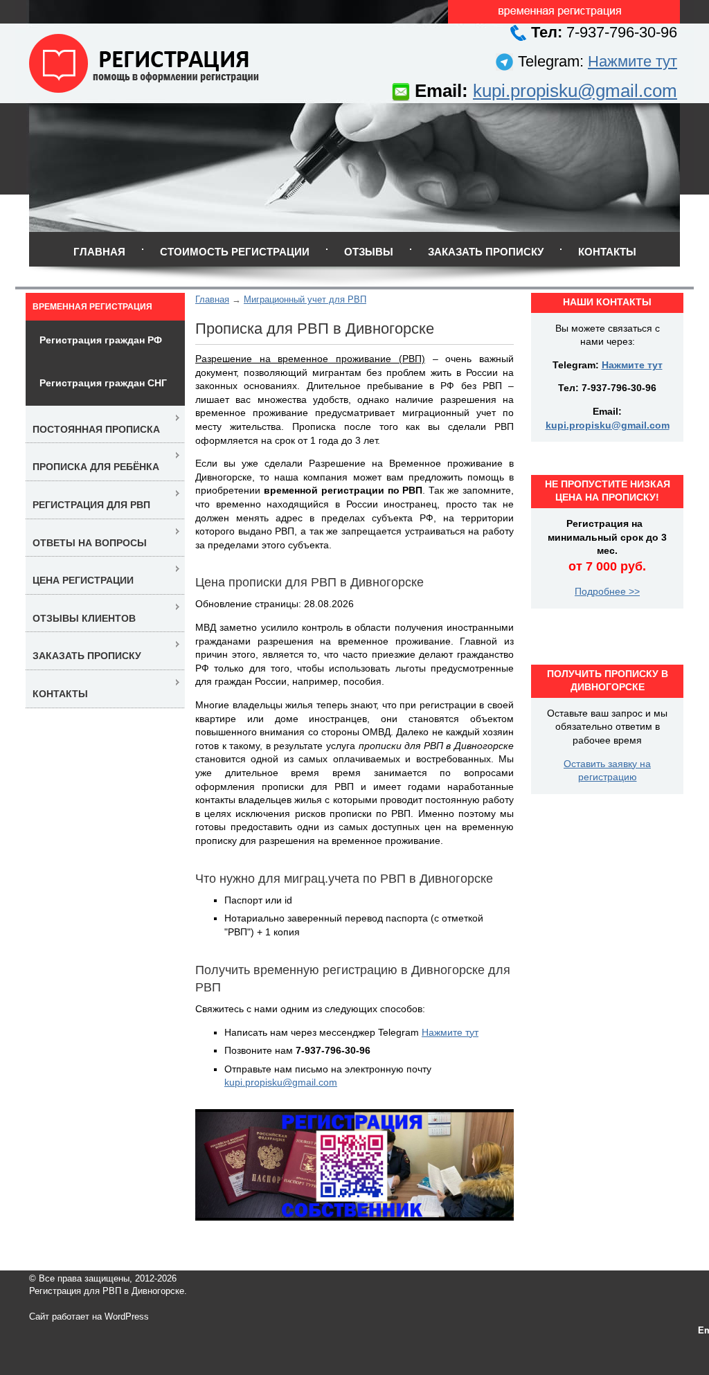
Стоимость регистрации (234, 252)
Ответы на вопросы (90, 542)
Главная (99, 252)
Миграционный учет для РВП (305, 299)
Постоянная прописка (96, 429)
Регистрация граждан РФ (100, 339)
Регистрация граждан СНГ (103, 382)
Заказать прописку (486, 252)
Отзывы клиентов (84, 618)
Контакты (607, 252)
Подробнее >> (607, 591)
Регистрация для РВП (91, 504)
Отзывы (368, 252)
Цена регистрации (83, 580)
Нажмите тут (632, 61)
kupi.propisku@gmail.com (575, 90)
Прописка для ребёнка (96, 466)
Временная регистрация (92, 307)
